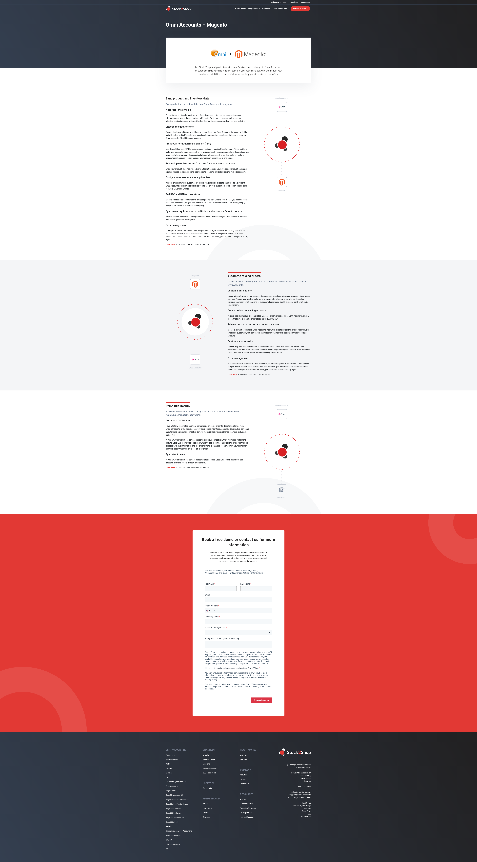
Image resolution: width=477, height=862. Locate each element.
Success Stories (246, 804)
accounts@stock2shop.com (299, 797)
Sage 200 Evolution (173, 813)
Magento (206, 764)
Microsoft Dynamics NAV (176, 782)
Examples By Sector (248, 808)
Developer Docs (246, 813)
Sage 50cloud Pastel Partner (177, 800)
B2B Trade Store (280, 9)
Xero (167, 849)
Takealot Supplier (210, 768)
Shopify (206, 755)
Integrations (253, 9)
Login (285, 2)
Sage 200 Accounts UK (175, 817)
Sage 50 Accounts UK (174, 795)
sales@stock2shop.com (301, 792)
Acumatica (170, 755)
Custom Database (173, 844)
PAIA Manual (306, 778)
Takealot (206, 817)
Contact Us (305, 2)
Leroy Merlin (207, 808)
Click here (170, 244)
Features (243, 759)
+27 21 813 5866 (304, 787)
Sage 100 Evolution (173, 809)
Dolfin (168, 764)
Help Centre (275, 2)
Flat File (169, 768)
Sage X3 (169, 826)
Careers (243, 779)
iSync (168, 777)
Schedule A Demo (300, 9)
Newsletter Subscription (301, 773)
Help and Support (247, 817)
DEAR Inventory (172, 759)
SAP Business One (173, 835)
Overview (243, 755)
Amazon (206, 804)
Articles (243, 799)
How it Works (240, 9)
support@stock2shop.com (300, 795)
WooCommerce (209, 759)
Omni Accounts (172, 786)
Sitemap (307, 781)
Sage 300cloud (172, 822)
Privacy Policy (305, 776)
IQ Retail (169, 773)
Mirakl (205, 813)
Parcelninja (207, 788)
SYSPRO (169, 840)
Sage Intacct (171, 791)
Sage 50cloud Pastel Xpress (177, 804)
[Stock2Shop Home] (178, 9)
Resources (266, 9)
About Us (243, 775)
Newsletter (294, 2)
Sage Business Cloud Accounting (179, 831)
